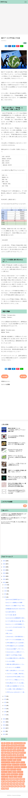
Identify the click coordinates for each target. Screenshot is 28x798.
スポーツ (9, 764)
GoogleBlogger (14, 745)
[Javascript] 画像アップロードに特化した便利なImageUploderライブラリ (16, 649)
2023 (4, 570)
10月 (5, 591)
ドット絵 (10, 771)
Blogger (19, 795)
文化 (21, 781)
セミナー (3, 767)
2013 (4, 734)
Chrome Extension (18, 743)
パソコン (3, 774)
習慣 (5, 786)
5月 (5, 702)
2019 (4, 582)
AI (4, 743)
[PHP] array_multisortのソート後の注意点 (16, 692)
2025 (4, 564)
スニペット (4, 764)
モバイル (20, 776)
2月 (5, 711)
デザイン (3, 769)
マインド (21, 774)
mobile (14, 755)
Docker (3, 745)
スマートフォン (15, 764)
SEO (8, 750)
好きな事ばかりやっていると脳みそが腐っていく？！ (16, 682)
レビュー (3, 779)
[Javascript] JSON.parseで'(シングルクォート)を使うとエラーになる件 (16, 492)
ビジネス (8, 774)
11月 (5, 587)
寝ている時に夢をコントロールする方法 (16, 670)
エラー (24, 757)
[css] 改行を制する (11, 611)
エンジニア (4, 759)
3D (2, 743)
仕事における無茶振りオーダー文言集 (16, 686)
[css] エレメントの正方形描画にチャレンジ (16, 624)
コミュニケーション (6, 762)
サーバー (13, 762)
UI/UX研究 (9, 752)
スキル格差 (9, 630)
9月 (5, 594)
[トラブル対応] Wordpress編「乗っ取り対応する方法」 (16, 621)
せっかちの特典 (11, 661)
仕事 (7, 779)
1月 (5, 714)
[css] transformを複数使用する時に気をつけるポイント (16, 618)
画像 (20, 783)
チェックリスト (9, 767)
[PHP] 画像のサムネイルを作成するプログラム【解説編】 (16, 642)
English (7, 745)
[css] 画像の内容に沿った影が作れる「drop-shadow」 (16, 658)
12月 (5, 584)
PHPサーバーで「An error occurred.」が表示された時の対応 (17, 457)
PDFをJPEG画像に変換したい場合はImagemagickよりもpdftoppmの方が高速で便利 (17, 485)
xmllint (3, 757)
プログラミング (14, 774)
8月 (5, 597)
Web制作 (17, 752)
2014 (4, 731)
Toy (5, 752)
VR (13, 752)
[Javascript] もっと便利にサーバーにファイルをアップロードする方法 (16, 652)
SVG (11, 750)
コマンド (19, 759)
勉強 (21, 779)
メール (15, 776)
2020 (4, 579)
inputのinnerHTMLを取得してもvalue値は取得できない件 (16, 676)
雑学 (24, 786)
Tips (23, 750)
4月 (5, 705)
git (6, 755)
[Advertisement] (14, 18)
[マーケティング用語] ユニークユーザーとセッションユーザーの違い (16, 679)
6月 (5, 699)
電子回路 (3, 788)
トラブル (19, 769)
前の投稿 (23, 376)
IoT (6, 747)
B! (13, 46)
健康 (13, 779)
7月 (5, 696)
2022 (4, 573)
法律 (11, 783)
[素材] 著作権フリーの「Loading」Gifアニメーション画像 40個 (16, 430)
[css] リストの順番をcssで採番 (14, 602)
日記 (24, 781)
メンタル (11, 776)
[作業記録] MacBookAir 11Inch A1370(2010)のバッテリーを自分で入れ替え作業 (16, 608)
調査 (15, 786)
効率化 (17, 779)
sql (17, 755)
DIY (24, 743)
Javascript (10, 747)
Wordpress (22, 752)
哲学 (8, 781)
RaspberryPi (23, 747)
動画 (24, 779)
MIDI (15, 747)
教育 (17, 781)
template (22, 755)
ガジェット (9, 759)
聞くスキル (9, 633)
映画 (2, 783)
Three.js (19, 750)
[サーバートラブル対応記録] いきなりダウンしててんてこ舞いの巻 (16, 639)
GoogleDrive (21, 745)
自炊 (9, 786)
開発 (21, 786)
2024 (4, 567)
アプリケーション (18, 757)
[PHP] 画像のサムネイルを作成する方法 (16, 645)
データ (7, 769)
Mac (18, 747)
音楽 (7, 788)
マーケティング (5, 776)
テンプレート (23, 767)
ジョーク (22, 762)
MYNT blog (4, 2)
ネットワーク (20, 771)
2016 (4, 725)
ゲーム (14, 759)
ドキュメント (4, 771)
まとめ (7, 757)
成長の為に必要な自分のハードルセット (16, 664)
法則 (8, 783)
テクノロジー (17, 767)
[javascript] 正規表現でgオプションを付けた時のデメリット (16, 599)
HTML (3, 747)
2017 (4, 722)
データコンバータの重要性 (13, 667)
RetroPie (4, 750)
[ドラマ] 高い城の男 (11, 614)
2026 (4, 560)
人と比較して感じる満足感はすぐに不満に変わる (16, 689)
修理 (10, 779)
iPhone (10, 755)
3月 (5, 708)
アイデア (11, 757)
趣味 (18, 786)
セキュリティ (22, 764)
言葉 (12, 786)
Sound (14, 750)
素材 (23, 783)
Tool (2, 752)
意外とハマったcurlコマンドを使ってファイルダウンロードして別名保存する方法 (17, 478)
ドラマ (14, 771)
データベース (13, 769)
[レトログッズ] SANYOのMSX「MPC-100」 (16, 627)
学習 (25, 43)
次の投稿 (4, 376)
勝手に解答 (4, 781)
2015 (4, 728)
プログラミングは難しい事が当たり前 (16, 673)
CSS (12, 743)
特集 (17, 783)
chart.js (3, 755)
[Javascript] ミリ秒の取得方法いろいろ (16, 636)
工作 (14, 781)
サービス (18, 762)
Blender (8, 743)
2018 (4, 719)
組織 (2, 786)
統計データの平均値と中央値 (14, 655)
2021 (4, 576)
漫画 (14, 783)
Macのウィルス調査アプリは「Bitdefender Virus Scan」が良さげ (16, 605)
